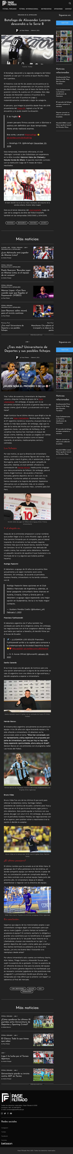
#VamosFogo (31, 135)
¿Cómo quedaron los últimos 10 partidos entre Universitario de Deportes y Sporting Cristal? (15, 1022)
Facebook (4, 1136)
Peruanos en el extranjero (27, 15)
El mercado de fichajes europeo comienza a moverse (64, 104)
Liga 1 (26, 247)
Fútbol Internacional (28, 9)
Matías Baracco (7, 1027)
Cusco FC (21, 108)
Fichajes (31, 988)
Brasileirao (22, 222)
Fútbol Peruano (10, 9)
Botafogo (10, 222)
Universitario (26, 991)
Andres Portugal (7, 257)
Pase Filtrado (25, 30)
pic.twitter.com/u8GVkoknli (36, 648)
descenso (33, 222)
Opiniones (58, 9)
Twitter (3, 1132)
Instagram (4, 1128)
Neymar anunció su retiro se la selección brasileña (63, 115)
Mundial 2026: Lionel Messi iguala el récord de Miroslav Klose (63, 125)
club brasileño (35, 210)
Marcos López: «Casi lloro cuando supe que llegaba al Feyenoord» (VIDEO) (14, 293)
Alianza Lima (5, 247)
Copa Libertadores (21, 418)
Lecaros (44, 222)
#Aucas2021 (17, 648)
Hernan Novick (24, 467)
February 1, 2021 (14, 612)
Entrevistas (46, 9)
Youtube (4, 1140)
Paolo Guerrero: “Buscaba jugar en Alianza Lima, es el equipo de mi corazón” (16, 272)
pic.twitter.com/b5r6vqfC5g (19, 138)
